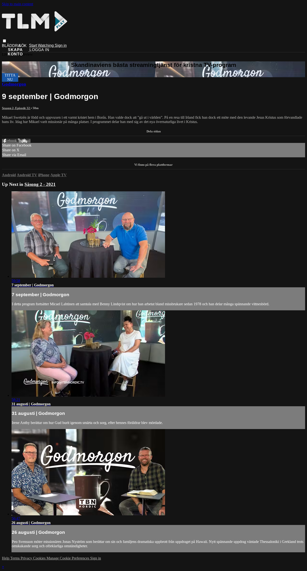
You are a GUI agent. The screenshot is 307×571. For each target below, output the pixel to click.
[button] (4, 40)
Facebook (10, 141)
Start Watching (42, 45)
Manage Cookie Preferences (68, 558)
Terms (15, 558)
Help (6, 558)
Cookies (40, 558)
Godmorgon (14, 84)
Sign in (61, 45)
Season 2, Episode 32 (16, 108)
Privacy (27, 558)
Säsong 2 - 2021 (40, 184)
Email (26, 141)
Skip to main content (17, 4)
